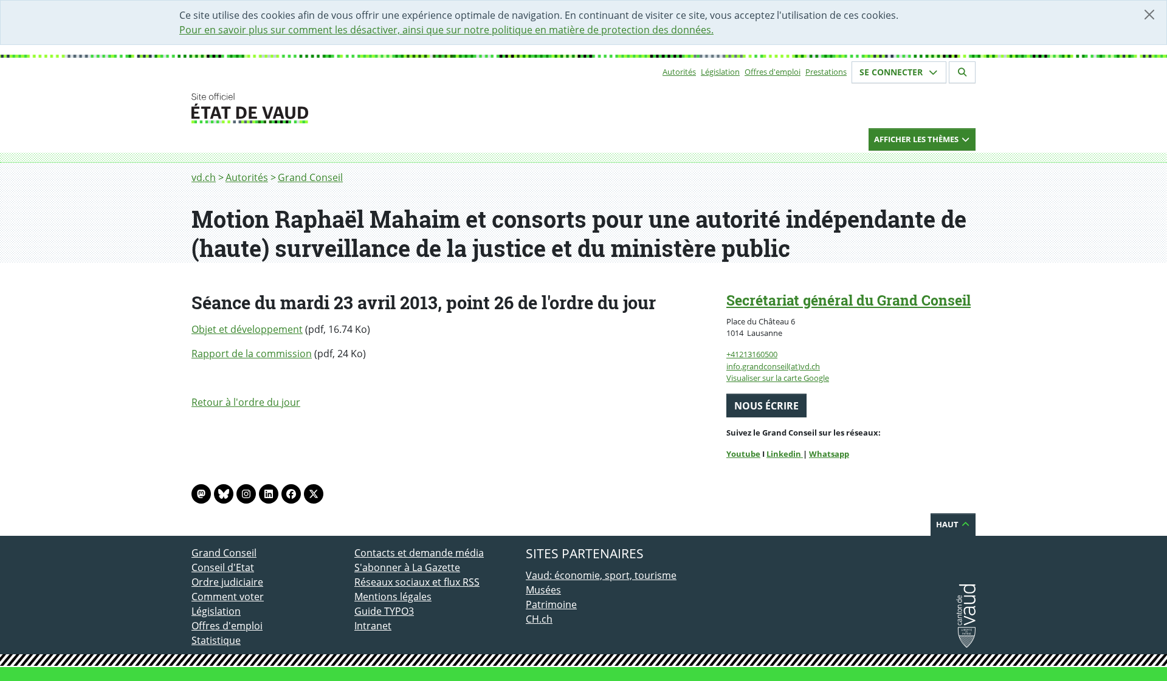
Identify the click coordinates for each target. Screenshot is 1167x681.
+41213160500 (751, 354)
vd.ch (203, 177)
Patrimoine (551, 604)
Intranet (372, 625)
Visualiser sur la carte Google (777, 377)
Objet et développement (247, 329)
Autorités (679, 71)
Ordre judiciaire (227, 582)
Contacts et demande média (419, 553)
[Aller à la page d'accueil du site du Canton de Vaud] (349, 108)
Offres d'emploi (772, 71)
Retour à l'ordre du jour (245, 402)
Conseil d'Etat (222, 567)
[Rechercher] (962, 72)
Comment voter (227, 596)
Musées (543, 590)
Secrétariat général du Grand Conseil (848, 300)
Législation (720, 71)
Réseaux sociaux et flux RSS (417, 582)
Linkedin (784, 453)
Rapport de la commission (251, 353)
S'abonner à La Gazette (407, 567)
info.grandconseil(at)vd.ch (773, 366)
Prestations (826, 71)
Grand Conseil (310, 177)
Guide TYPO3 (384, 611)
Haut (948, 524)
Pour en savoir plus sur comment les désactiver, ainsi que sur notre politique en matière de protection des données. (446, 29)
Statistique (216, 640)
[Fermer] (1149, 15)
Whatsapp (829, 453)
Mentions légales (393, 596)
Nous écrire (766, 405)
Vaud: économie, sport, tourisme (601, 575)
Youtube (743, 453)
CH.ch (539, 619)
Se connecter (892, 72)
